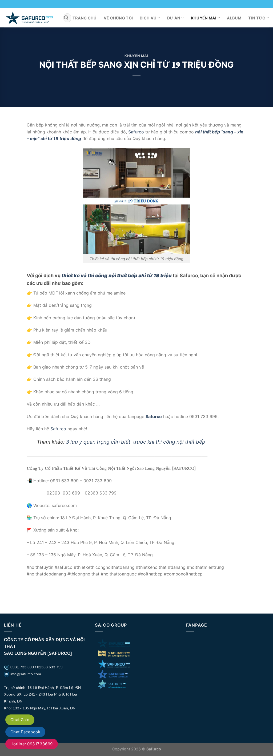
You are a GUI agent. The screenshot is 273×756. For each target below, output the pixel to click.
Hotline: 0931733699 (31, 743)
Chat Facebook (25, 731)
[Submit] (66, 17)
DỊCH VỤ (148, 18)
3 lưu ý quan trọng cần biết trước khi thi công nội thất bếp (135, 442)
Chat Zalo (19, 719)
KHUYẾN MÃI (203, 18)
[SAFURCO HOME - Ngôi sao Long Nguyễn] (29, 18)
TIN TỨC (256, 18)
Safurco (136, 131)
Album (234, 18)
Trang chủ (85, 18)
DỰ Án (173, 18)
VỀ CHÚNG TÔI (118, 18)
